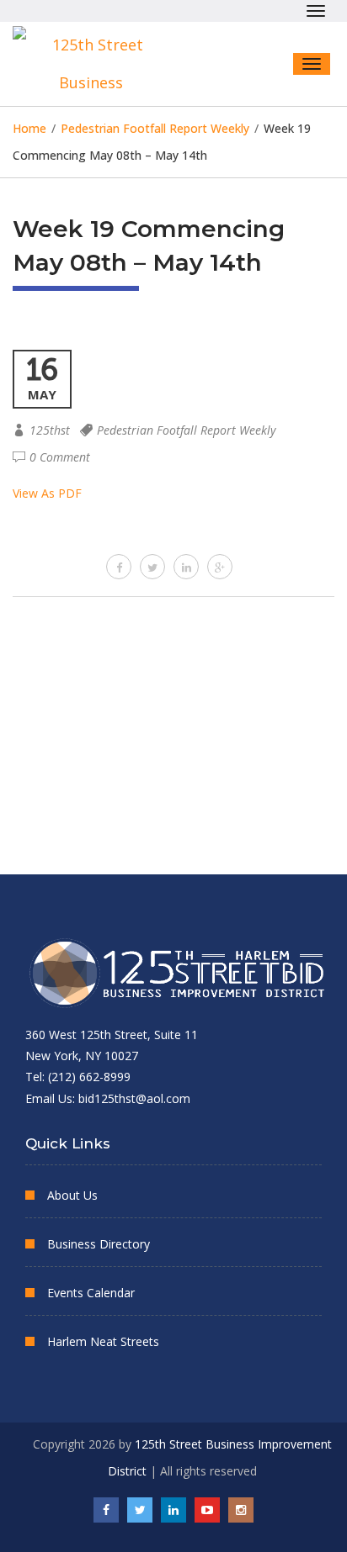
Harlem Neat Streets (103, 1341)
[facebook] (118, 566)
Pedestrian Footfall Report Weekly (186, 430)
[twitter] (152, 566)
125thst (49, 430)
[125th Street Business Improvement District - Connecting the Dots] (97, 64)
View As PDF (47, 493)
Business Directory (98, 1244)
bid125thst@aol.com (134, 1098)
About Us (72, 1195)
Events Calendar (91, 1293)
